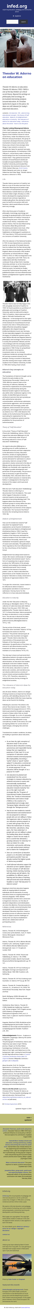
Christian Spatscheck (11, 1104)
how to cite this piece (21, 123)
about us (20, 1226)
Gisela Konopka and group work (12, 1289)
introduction (13, 113)
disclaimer (5, 1230)
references (25, 121)
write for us (6, 1228)
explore (18, 16)
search (23, 22)
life (19, 113)
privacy (26, 1226)
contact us (6, 1234)
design (13, 1228)
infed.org (17, 6)
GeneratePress (25, 1307)
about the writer (7, 123)
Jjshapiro (5, 1061)
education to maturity (9, 119)
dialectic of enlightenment (18, 117)
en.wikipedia (14, 1061)
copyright (20, 1228)
